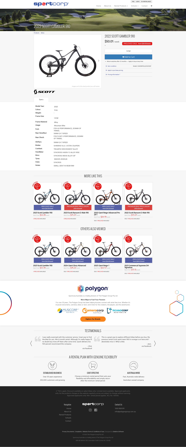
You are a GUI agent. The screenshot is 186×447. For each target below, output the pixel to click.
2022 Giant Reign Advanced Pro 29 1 (107, 214)
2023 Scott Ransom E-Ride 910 (76, 213)
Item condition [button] (112, 66)
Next (98, 60)
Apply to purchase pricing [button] (115, 70)
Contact (68, 421)
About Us (67, 412)
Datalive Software (118, 431)
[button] (31, 343)
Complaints (78, 431)
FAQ (133, 1)
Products (36, 33)
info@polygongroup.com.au (125, 412)
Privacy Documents (68, 431)
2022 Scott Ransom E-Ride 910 (137, 213)
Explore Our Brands (93, 319)
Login (137, 1)
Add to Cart (129, 57)
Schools (68, 418)
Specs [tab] (41, 99)
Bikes (42, 33)
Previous (36, 60)
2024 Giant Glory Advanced (75, 265)
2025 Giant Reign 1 (101, 265)
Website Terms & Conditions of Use (93, 431)
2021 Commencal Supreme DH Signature (137, 266)
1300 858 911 (119, 408)
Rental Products (65, 415)
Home (69, 408)
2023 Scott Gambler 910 (42, 213)
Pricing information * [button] (114, 74)
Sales (146, 1)
